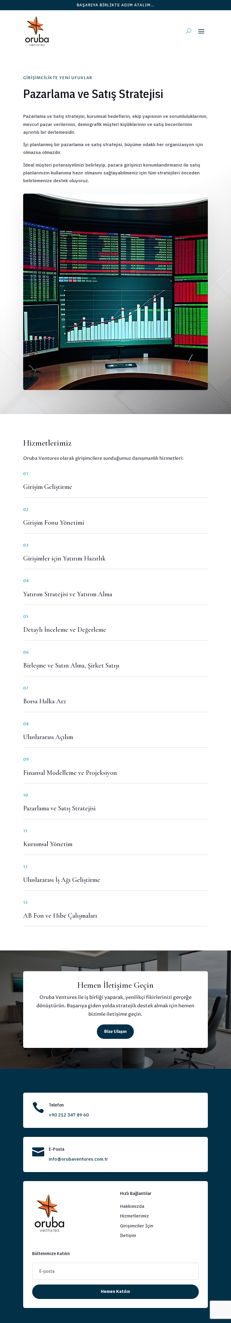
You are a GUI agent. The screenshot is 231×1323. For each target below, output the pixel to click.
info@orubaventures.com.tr (78, 1159)
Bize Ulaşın (115, 1031)
